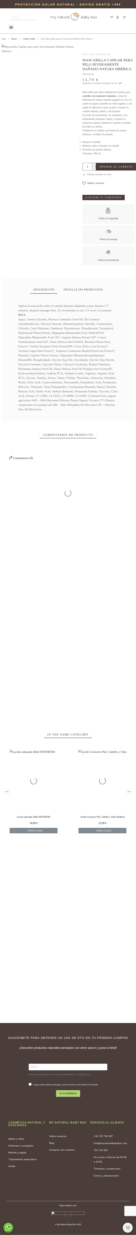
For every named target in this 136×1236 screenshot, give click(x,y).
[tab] (44, 290)
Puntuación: (115, 572)
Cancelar (12, 680)
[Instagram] (76, 1189)
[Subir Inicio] (128, 1228)
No (15, 512)
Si (31, 512)
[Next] (129, 792)
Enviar (32, 680)
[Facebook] (59, 1189)
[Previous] (7, 792)
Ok (15, 491)
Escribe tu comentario (104, 197)
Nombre (97, 639)
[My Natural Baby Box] (74, 17)
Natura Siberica (96, 54)
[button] (93, 183)
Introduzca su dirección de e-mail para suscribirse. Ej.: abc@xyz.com (59, 1074)
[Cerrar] (126, 480)
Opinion (7, 655)
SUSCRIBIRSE (68, 1093)
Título (6, 639)
